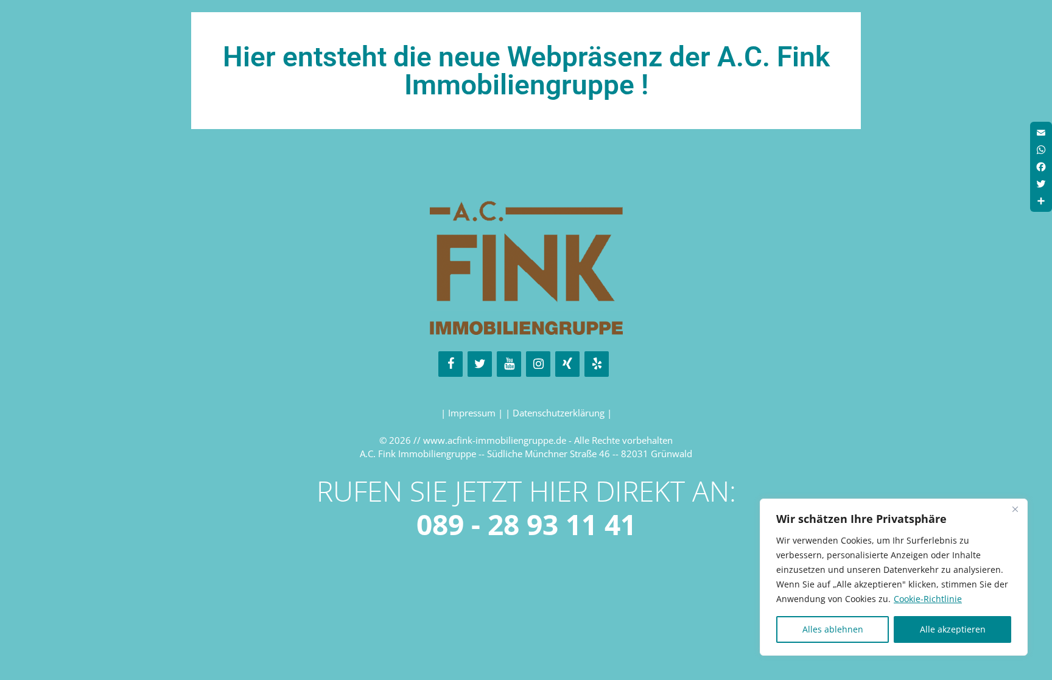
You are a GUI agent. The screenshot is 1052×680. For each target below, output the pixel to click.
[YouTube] (509, 364)
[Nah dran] (1015, 509)
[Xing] (567, 364)
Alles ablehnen (832, 629)
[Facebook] (450, 364)
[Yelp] (596, 364)
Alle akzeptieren (953, 629)
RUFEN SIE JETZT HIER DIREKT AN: (526, 507)
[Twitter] (480, 364)
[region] (894, 577)
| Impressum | (473, 413)
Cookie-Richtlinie (928, 599)
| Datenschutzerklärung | (558, 413)
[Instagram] (538, 364)
